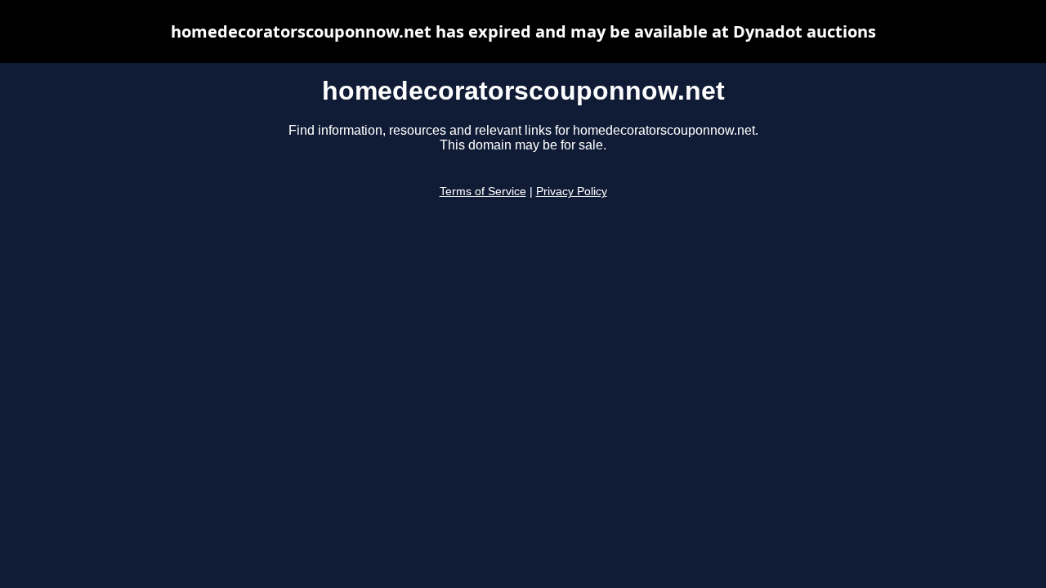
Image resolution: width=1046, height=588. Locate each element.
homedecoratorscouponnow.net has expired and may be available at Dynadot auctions (523, 31)
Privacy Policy (571, 191)
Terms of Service (483, 191)
